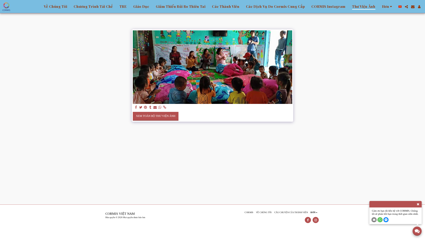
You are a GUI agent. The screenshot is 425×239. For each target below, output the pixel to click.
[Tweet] (140, 107)
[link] (165, 107)
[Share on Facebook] (136, 107)
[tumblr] (150, 107)
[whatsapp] (160, 107)
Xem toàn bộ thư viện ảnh (155, 116)
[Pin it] (145, 107)
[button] (406, 6)
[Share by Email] (155, 107)
